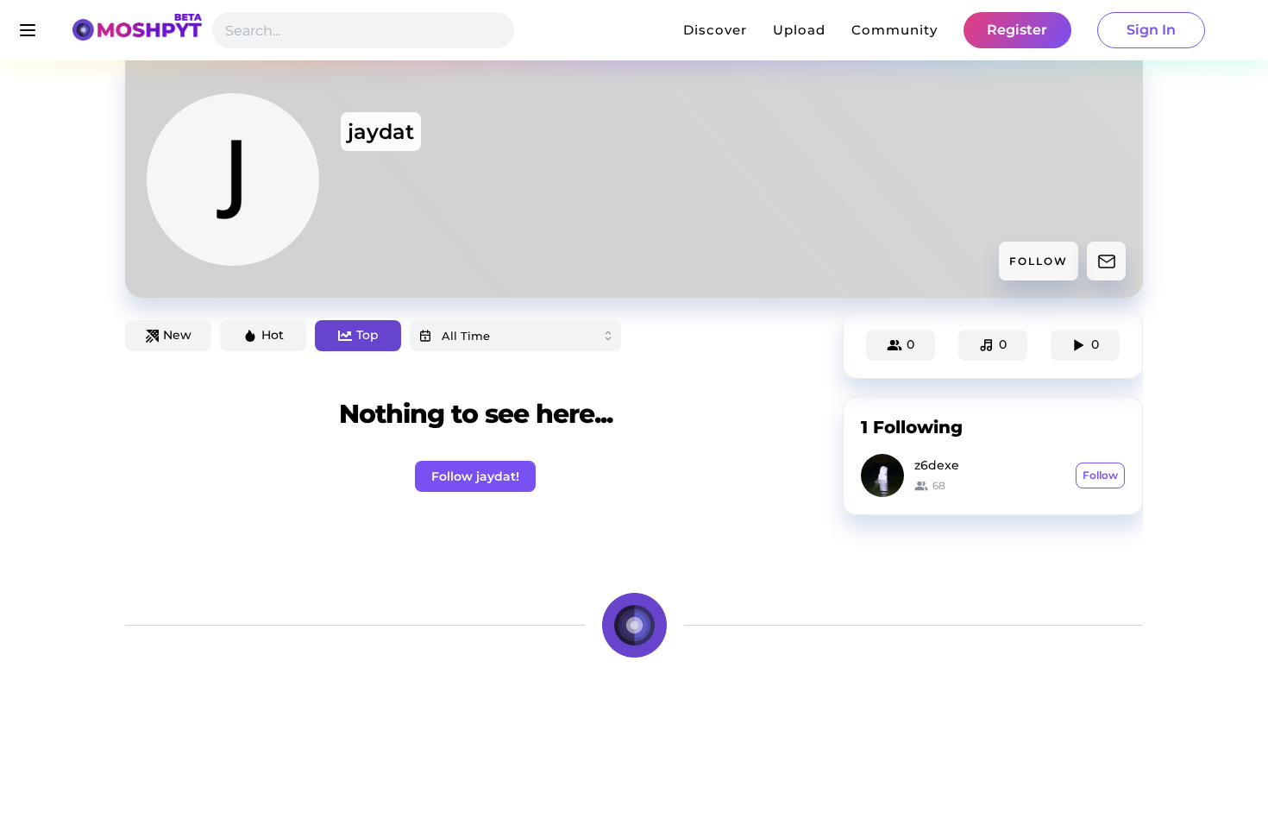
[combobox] (515, 335)
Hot (272, 335)
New (177, 335)
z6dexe (936, 465)
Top (367, 335)
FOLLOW (1038, 261)
